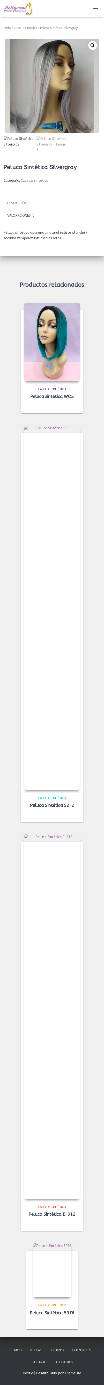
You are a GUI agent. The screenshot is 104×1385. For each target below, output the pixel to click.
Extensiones (81, 1350)
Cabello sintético (25, 28)
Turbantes (39, 1362)
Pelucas (36, 1350)
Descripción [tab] (17, 203)
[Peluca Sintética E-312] (52, 1016)
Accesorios (64, 1362)
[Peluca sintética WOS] (52, 342)
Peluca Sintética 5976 (52, 1313)
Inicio (7, 28)
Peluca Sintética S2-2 (52, 805)
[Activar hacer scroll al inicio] (94, 1375)
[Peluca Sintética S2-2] (52, 608)
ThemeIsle (73, 1373)
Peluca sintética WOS (52, 396)
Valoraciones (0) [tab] (21, 216)
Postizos (57, 1350)
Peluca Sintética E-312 (52, 1214)
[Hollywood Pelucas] (20, 8)
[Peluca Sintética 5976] (52, 1270)
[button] (92, 45)
